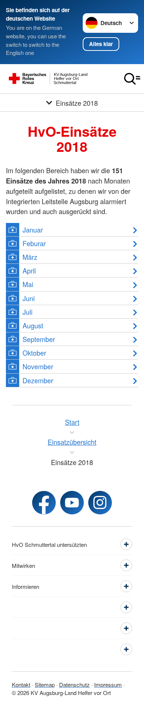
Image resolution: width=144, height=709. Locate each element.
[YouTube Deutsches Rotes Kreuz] (72, 502)
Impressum (108, 684)
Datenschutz (74, 684)
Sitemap (45, 684)
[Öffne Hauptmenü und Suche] (132, 79)
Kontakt (21, 684)
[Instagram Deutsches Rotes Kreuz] (100, 502)
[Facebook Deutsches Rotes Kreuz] (44, 502)
